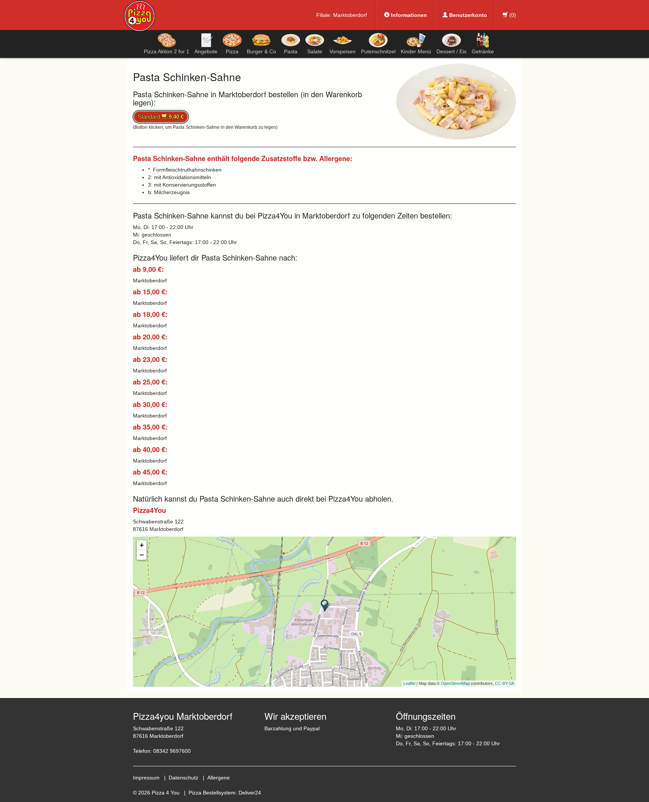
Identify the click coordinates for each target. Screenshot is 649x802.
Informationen (408, 15)
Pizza (232, 51)
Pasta (290, 51)
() (512, 15)
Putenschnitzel (378, 51)
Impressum (146, 778)
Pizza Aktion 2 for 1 (166, 51)
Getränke (483, 51)
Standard (161, 116)
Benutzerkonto (467, 15)
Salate (314, 51)
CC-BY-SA (504, 683)
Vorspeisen (342, 51)
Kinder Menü (416, 51)
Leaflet (409, 683)
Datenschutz (183, 778)
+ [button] (142, 545)
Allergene (218, 778)
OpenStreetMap (455, 683)
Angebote (206, 51)
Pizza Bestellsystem (212, 793)
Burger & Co (261, 51)
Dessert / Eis (451, 51)
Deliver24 (249, 793)
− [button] (142, 555)
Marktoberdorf (350, 15)
